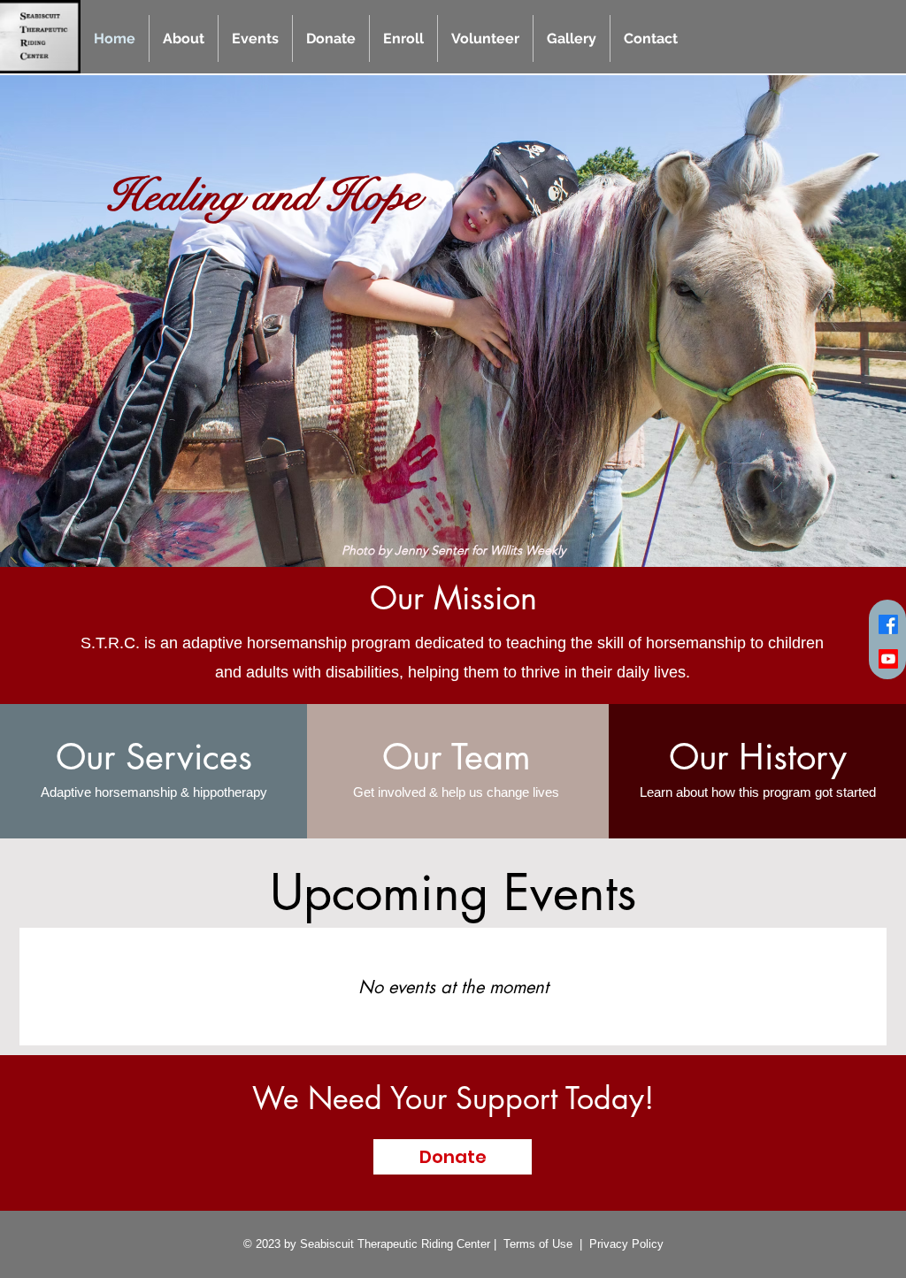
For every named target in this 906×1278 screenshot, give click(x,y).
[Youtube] (888, 659)
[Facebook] (888, 624)
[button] (184, 38)
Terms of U (531, 1244)
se (566, 1244)
